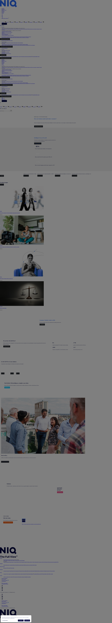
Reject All (21, 620)
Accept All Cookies (27, 620)
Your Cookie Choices (5, 620)
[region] (16, 618)
